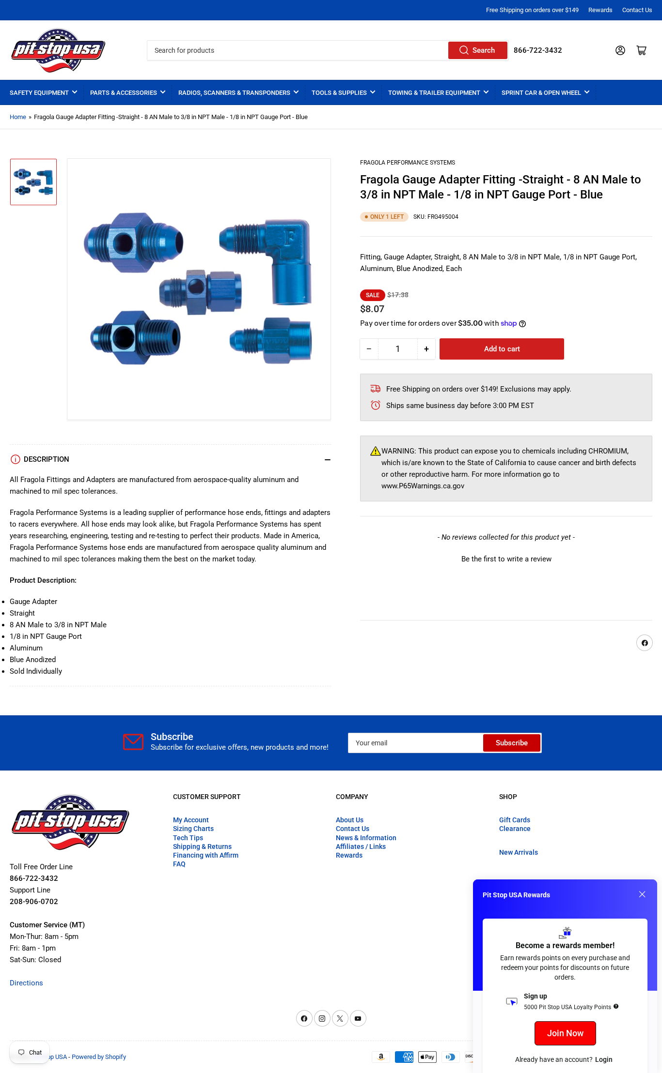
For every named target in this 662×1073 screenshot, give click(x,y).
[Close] (642, 894)
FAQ (179, 864)
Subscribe (512, 743)
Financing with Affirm (205, 855)
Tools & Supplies (339, 92)
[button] (506, 558)
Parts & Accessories (123, 92)
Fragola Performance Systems (407, 162)
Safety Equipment (39, 92)
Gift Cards (514, 820)
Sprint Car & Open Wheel (541, 92)
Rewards (600, 10)
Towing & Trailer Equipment (434, 92)
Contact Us (637, 10)
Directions (26, 983)
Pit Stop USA (49, 1056)
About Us (349, 820)
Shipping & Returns (202, 846)
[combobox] (328, 50)
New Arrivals (518, 852)
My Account (191, 820)
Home (18, 117)
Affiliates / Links (361, 846)
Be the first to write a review (506, 559)
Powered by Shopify (99, 1056)
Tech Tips (188, 838)
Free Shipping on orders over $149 (532, 10)
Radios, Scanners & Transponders (234, 92)
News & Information (366, 838)
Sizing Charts (193, 828)
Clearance (515, 828)
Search (484, 50)
